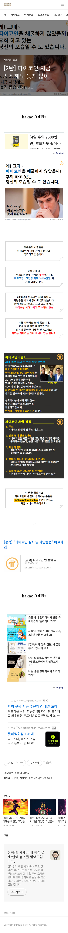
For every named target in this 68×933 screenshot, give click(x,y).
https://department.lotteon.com (29, 727)
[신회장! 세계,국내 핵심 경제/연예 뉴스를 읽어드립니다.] (7, 5)
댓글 (6, 835)
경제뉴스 (15, 14)
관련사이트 (9, 912)
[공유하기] (17, 763)
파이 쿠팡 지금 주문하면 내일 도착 (32, 706)
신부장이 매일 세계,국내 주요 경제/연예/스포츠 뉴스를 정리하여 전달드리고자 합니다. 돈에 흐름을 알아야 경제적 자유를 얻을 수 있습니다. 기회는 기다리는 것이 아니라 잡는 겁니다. (26, 875)
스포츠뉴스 (43, 14)
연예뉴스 (28, 14)
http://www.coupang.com (24, 700)
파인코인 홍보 (61, 14)
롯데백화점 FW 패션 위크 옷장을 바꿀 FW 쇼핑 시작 (22, 733)
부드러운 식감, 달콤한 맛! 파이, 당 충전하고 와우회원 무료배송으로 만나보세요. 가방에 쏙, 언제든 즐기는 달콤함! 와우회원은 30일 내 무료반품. (34, 713)
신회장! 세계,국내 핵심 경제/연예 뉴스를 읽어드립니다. (26, 856)
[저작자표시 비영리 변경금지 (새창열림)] (47, 762)
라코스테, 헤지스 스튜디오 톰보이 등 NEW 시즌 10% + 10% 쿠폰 (22, 741)
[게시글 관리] (21, 763)
